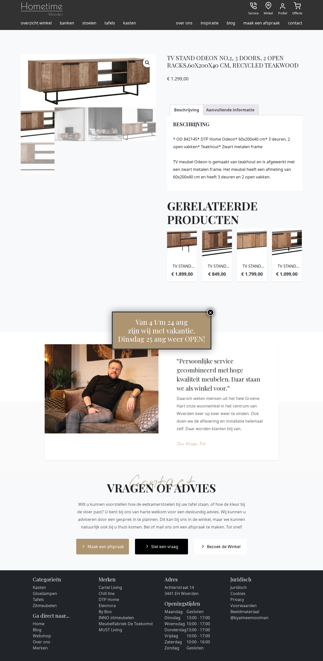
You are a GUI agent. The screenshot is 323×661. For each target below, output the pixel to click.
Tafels (38, 599)
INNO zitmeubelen (116, 617)
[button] (147, 62)
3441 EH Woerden (182, 593)
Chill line (107, 593)
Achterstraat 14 (179, 587)
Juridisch (238, 587)
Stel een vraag (164, 546)
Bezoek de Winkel (223, 546)
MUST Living (110, 630)
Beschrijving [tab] (186, 110)
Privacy (237, 599)
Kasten (39, 587)
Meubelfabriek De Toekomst (126, 623)
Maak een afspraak (106, 546)
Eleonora (107, 605)
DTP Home (109, 599)
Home (38, 623)
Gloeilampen (45, 593)
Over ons (41, 642)
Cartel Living (110, 587)
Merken (40, 648)
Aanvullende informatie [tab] (230, 110)
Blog (37, 630)
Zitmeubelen (45, 605)
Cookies (238, 593)
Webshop (42, 636)
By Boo (105, 611)
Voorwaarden (243, 605)
